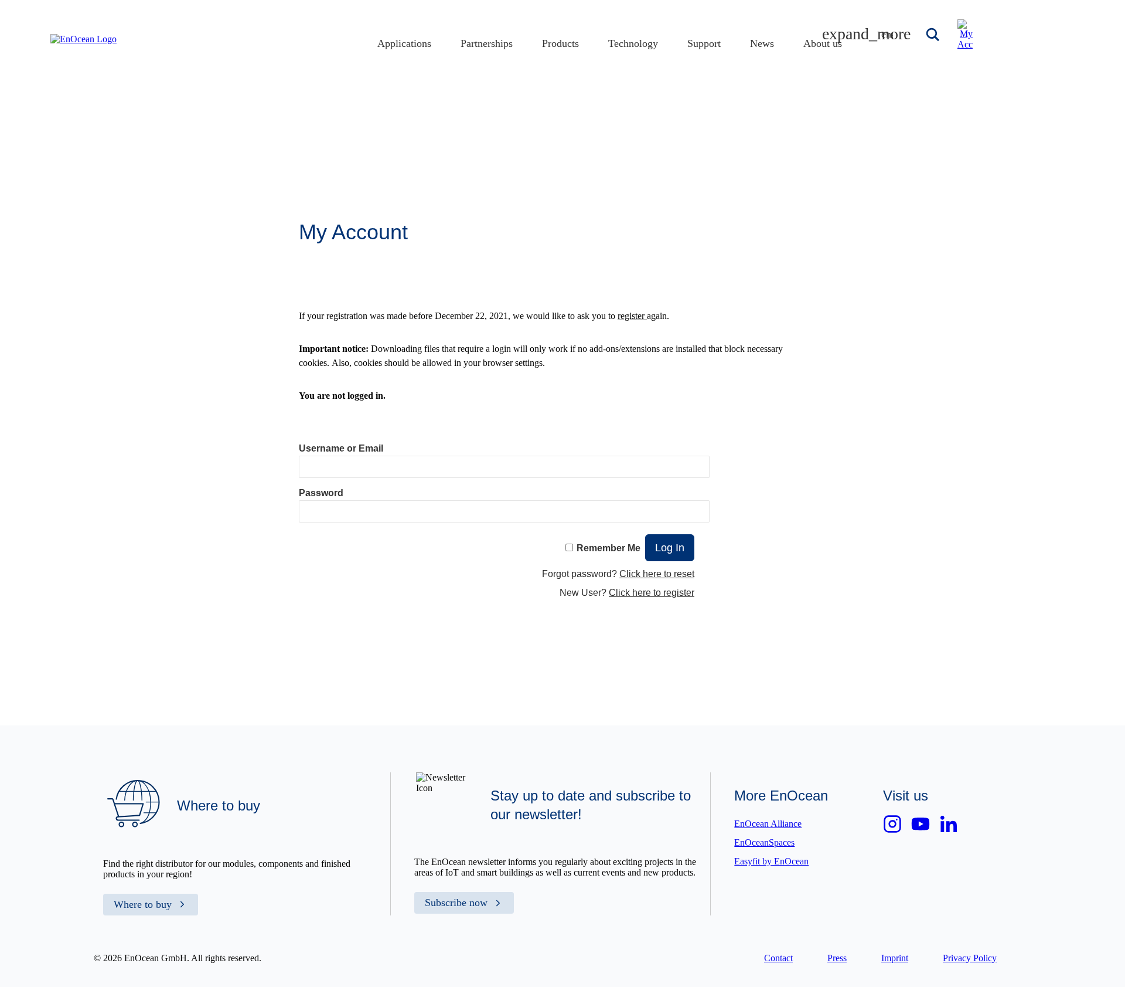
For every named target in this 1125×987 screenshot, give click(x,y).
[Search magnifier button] (934, 34)
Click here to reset (656, 574)
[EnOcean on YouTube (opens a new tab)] (920, 824)
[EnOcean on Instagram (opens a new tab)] (892, 824)
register (632, 316)
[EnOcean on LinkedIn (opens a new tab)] (948, 824)
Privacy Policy (970, 958)
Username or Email (341, 448)
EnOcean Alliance (768, 824)
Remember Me (608, 548)
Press (837, 958)
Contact (778, 958)
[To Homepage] (83, 39)
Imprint (894, 958)
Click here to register (651, 593)
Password (321, 493)
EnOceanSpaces (764, 842)
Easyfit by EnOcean (771, 861)
